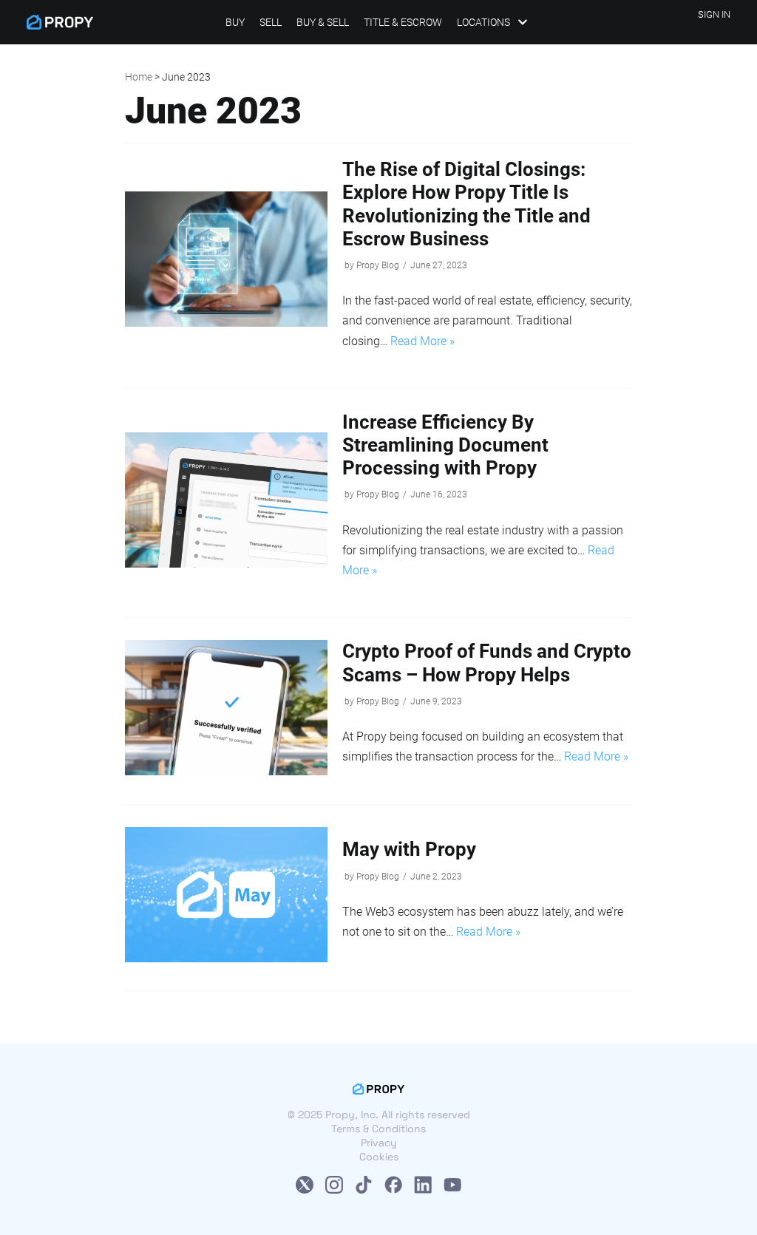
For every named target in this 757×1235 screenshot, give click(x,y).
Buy (235, 22)
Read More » (422, 341)
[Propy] (60, 22)
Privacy (379, 1142)
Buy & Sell (322, 22)
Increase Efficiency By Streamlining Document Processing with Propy (445, 445)
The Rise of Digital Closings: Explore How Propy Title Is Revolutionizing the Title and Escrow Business (466, 204)
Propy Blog (377, 265)
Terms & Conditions (378, 1128)
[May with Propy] (226, 957)
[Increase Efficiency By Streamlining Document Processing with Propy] (226, 563)
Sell (270, 22)
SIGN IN (714, 14)
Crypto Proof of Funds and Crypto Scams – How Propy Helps (486, 662)
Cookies (378, 1156)
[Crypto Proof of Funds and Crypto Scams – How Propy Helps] (226, 770)
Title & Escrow (403, 22)
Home (138, 77)
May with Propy (409, 849)
